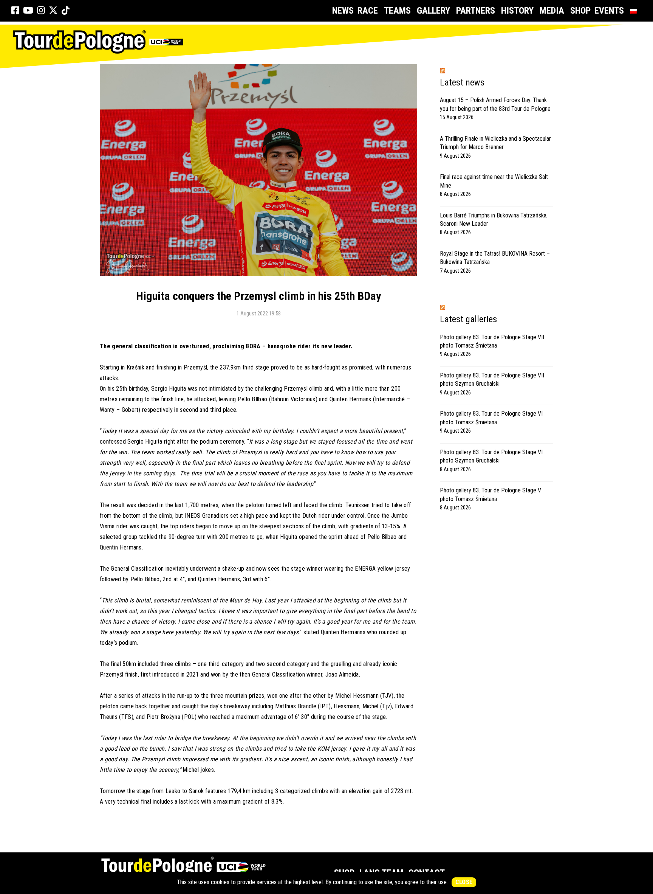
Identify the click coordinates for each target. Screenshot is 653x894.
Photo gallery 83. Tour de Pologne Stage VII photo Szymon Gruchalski (492, 379)
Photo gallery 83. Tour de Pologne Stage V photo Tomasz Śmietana (490, 494)
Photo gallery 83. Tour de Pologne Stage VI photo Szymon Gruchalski (491, 456)
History (517, 10)
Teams (397, 10)
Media (552, 10)
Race (367, 10)
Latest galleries (468, 319)
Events (609, 10)
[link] (15, 10)
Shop (580, 10)
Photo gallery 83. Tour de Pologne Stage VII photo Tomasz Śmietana (492, 341)
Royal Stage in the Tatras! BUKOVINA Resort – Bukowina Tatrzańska (495, 257)
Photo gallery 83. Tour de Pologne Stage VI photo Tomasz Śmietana (491, 417)
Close (464, 882)
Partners (475, 10)
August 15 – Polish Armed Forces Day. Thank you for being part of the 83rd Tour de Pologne (495, 104)
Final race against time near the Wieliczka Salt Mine (494, 181)
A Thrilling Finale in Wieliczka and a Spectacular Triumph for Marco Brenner (495, 143)
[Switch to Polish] (635, 11)
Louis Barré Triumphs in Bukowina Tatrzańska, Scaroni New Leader (494, 219)
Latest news (462, 82)
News (343, 10)
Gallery (433, 10)
